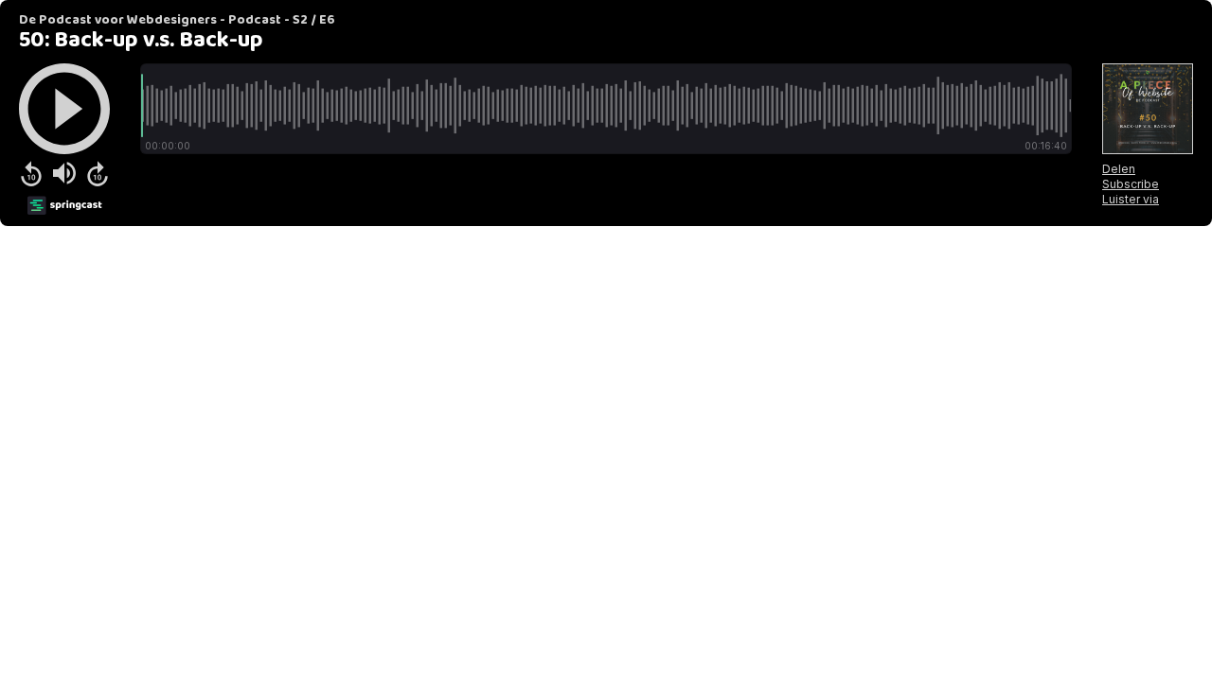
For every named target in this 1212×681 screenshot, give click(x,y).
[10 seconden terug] (31, 173)
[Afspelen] (64, 108)
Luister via (1130, 199)
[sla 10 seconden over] (97, 173)
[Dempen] (64, 173)
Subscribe (1130, 184)
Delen (1118, 169)
